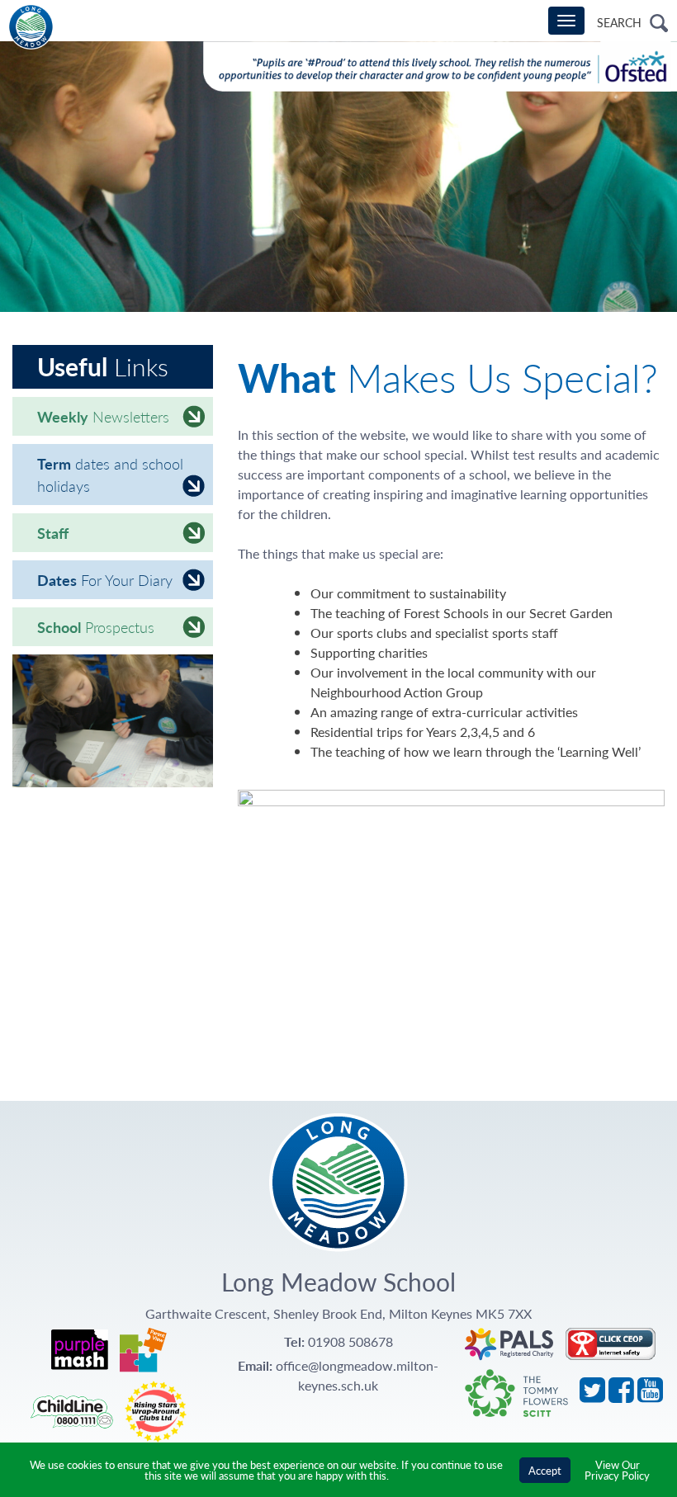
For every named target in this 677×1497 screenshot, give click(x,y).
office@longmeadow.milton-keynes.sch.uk (357, 1375)
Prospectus (95, 626)
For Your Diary (105, 579)
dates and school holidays (110, 474)
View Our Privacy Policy (617, 1470)
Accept (544, 1470)
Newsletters (103, 416)
